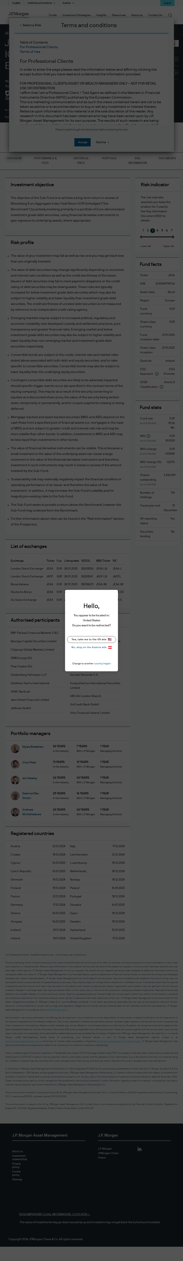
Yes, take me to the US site (89, 639)
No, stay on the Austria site (89, 647)
